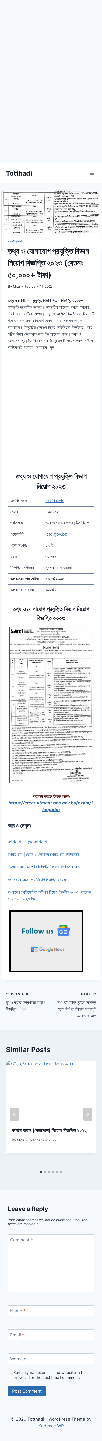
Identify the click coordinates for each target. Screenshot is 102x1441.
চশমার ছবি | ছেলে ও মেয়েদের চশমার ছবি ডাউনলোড (43, 854)
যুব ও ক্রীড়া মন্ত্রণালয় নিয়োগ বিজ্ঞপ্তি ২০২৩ (25, 1002)
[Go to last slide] (14, 1114)
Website (18, 1358)
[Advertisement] (51, 112)
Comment (21, 1239)
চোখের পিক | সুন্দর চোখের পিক (28, 841)
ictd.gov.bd (56, 534)
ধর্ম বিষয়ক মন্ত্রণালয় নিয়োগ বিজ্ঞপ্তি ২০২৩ (37, 879)
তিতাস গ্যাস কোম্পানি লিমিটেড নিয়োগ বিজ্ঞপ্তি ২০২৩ (44, 866)
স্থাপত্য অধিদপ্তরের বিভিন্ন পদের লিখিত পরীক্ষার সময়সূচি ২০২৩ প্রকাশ (76, 1005)
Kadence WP (51, 1425)
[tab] (41, 1172)
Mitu (16, 286)
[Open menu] (91, 173)
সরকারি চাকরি (15, 241)
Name (18, 1310)
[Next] (87, 1114)
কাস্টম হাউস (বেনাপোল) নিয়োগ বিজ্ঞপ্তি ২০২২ (49, 1130)
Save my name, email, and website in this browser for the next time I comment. (50, 1375)
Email (17, 1334)
